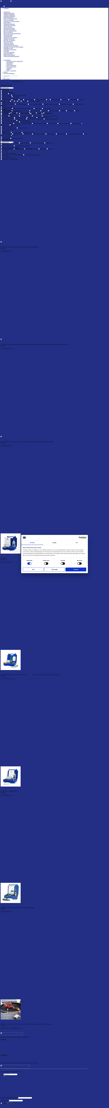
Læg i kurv (3, 347)
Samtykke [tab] (32, 542)
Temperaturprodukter (6, 1043)
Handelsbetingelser (6, 1059)
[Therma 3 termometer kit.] (11, 902)
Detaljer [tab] (54, 542)
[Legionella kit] (8, 436)
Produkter (6, 8)
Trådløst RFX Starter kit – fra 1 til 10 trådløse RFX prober (15, 1021)
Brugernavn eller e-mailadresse (9, 1097)
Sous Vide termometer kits (7, 672)
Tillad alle (75, 569)
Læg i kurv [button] (3, 249)
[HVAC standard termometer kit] (9, 242)
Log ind (9, 1103)
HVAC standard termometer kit (9, 244)
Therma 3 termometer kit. (7, 905)
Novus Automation (11, 66)
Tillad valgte (54, 569)
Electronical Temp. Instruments (15, 61)
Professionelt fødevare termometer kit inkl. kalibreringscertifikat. (17, 555)
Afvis (33, 569)
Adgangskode (5, 1100)
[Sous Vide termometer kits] (11, 669)
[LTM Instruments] (10, 1)
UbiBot (8, 69)
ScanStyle (9, 68)
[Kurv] (5, 6)
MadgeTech (10, 64)
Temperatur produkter (6, 81)
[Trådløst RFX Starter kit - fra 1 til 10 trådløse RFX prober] (11, 1019)
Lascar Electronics (11, 65)
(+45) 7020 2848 (43, 1063)
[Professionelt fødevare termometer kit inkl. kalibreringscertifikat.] (11, 553)
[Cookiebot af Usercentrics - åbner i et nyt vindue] (79, 538)
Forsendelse (4, 1060)
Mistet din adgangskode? (7, 1106)
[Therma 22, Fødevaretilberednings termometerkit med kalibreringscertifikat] (11, 786)
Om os (2, 1057)
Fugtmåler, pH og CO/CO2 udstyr (9, 1050)
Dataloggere (4, 1042)
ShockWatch (10, 62)
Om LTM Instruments (9, 73)
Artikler (5, 72)
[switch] (46, 563)
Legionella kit (4, 439)
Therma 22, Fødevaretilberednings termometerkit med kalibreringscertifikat (20, 788)
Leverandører (7, 60)
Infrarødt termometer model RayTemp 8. (11, 342)
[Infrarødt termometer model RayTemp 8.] (12, 339)
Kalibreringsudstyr (5, 1051)
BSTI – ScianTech (11, 70)
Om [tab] (77, 542)
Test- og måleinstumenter (7, 1045)
